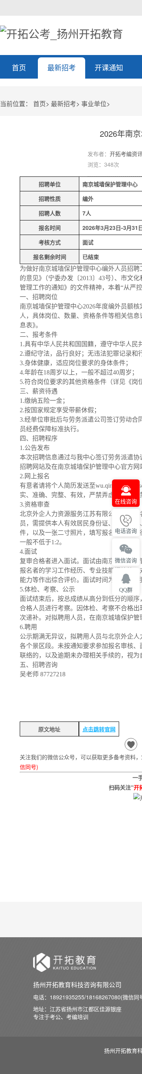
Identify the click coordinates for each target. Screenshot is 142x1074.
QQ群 (126, 590)
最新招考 (61, 67)
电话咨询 (126, 531)
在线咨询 (126, 502)
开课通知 (109, 67)
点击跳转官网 (99, 729)
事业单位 (93, 103)
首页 (19, 67)
